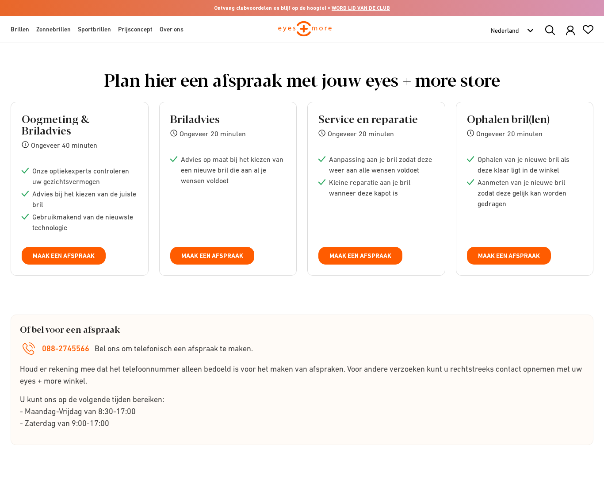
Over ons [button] (171, 29)
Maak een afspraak (64, 255)
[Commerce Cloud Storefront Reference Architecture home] (305, 33)
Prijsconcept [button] (135, 29)
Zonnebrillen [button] (53, 29)
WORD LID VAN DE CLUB (361, 8)
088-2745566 (65, 348)
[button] (570, 31)
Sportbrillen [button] (94, 29)
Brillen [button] (20, 29)
